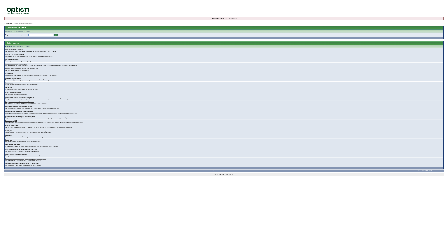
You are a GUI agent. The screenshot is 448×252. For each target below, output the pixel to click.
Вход (226, 18)
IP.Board (221, 174)
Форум (217, 174)
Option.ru (9, 23)
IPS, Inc (231, 174)
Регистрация (232, 18)
